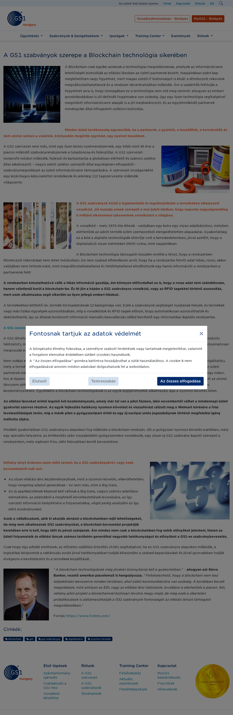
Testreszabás (103, 381)
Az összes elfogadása (180, 381)
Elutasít (39, 381)
